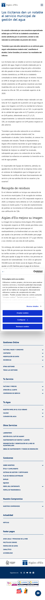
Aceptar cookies (22, 313)
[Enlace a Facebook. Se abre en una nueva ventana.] (30, 573)
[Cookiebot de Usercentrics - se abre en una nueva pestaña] (33, 271)
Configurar (21, 320)
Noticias (6, 522)
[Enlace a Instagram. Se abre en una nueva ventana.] (24, 573)
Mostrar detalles (33, 306)
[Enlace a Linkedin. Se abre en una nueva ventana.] (33, 573)
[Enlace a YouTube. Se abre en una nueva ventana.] (27, 573)
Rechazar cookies (22, 326)
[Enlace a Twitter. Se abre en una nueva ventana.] (21, 573)
